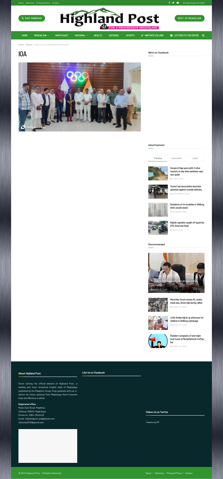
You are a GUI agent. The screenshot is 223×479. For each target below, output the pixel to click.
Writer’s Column (154, 35)
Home (25, 35)
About (21, 3)
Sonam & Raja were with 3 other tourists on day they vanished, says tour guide (186, 171)
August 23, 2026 (159, 289)
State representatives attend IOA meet (52, 44)
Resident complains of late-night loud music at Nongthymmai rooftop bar (187, 339)
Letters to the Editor (186, 35)
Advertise (30, 3)
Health (98, 35)
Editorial (114, 35)
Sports (130, 35)
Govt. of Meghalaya (189, 18)
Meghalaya (40, 35)
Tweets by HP (152, 422)
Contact (55, 3)
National (80, 35)
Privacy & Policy (43, 3)
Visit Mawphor (33, 18)
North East (61, 35)
